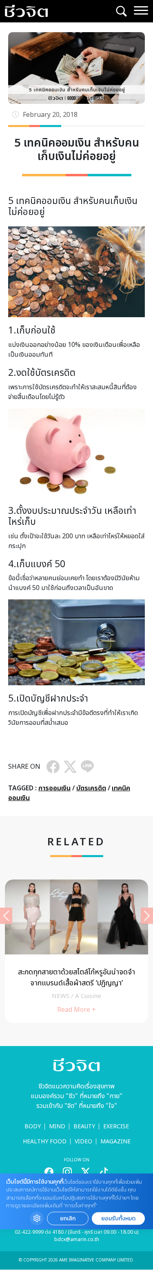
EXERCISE (116, 1126)
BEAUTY (84, 1126)
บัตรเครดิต (91, 788)
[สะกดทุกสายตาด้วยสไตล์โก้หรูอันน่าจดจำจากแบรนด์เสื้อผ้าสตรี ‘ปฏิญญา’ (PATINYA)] (76, 951)
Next (147, 916)
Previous (6, 916)
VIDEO (83, 1141)
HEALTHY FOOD (45, 1141)
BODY (32, 1126)
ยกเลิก (67, 1218)
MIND (57, 1126)
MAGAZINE (115, 1141)
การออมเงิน (54, 788)
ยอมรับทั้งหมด (118, 1218)
